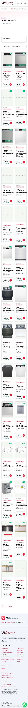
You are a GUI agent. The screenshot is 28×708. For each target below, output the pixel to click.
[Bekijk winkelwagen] (21, 3)
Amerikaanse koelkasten (7, 659)
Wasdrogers (4, 650)
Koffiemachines (21, 656)
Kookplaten (20, 652)
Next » (10, 606)
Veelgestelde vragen (6, 672)
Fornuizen (19, 650)
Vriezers (3, 661)
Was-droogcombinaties (7, 652)
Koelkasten (4, 654)
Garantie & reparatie (6, 675)
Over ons (3, 670)
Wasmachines (4, 648)
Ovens (19, 661)
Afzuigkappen (20, 654)
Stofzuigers (20, 659)
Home (2, 18)
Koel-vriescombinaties (6, 656)
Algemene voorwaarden (7, 677)
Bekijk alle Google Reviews (8, 622)
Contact (3, 668)
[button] (24, 704)
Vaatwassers (20, 648)
